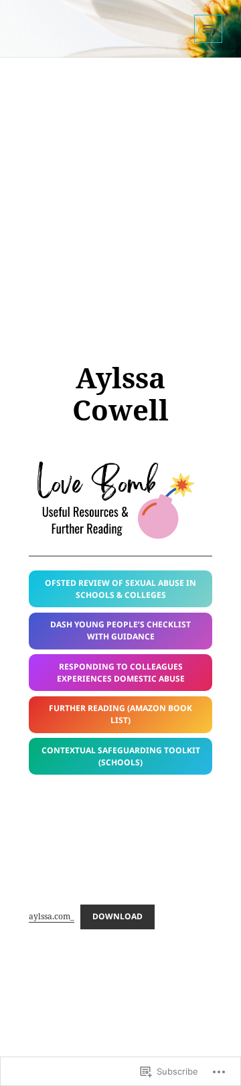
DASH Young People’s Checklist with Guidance (120, 630)
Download (117, 916)
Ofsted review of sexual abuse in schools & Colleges (120, 589)
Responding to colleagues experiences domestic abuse (121, 672)
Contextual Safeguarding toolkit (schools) (121, 756)
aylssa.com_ (51, 916)
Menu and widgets (208, 42)
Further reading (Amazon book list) (120, 714)
